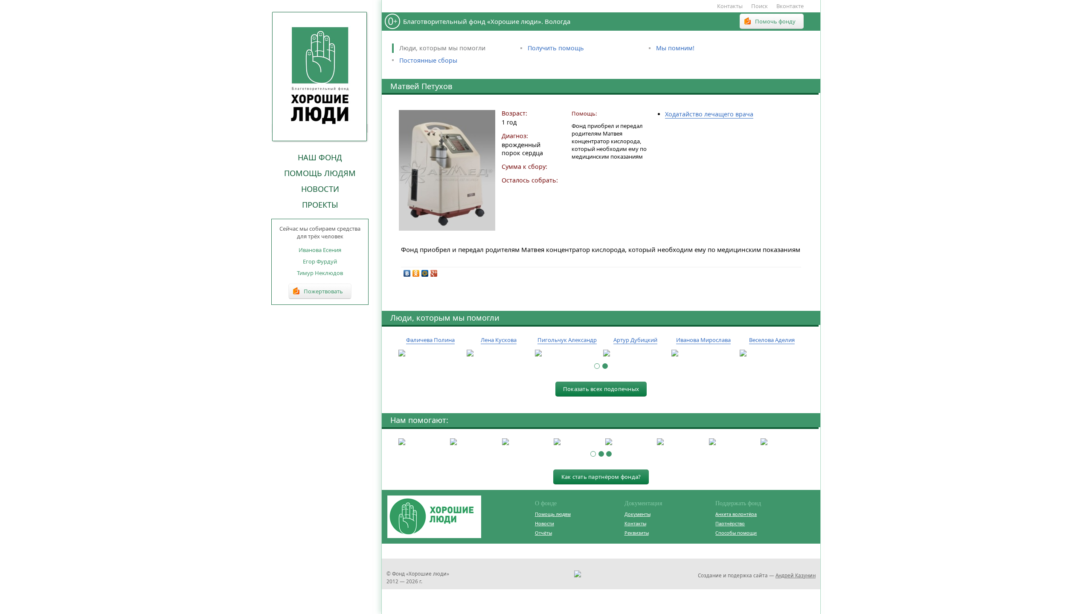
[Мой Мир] (425, 273)
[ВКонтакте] (407, 273)
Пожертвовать (323, 291)
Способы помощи (736, 533)
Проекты (320, 205)
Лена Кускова (499, 340)
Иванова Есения (320, 250)
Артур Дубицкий (635, 340)
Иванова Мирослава (703, 340)
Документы (637, 514)
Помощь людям (320, 173)
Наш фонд (320, 157)
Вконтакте (790, 6)
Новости (320, 189)
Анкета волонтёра (736, 514)
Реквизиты (636, 533)
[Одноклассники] (416, 273)
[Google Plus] (434, 273)
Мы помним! (675, 48)
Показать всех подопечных (601, 389)
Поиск (759, 6)
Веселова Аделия (772, 340)
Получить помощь (556, 48)
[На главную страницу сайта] (320, 76)
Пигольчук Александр (567, 340)
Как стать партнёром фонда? (601, 477)
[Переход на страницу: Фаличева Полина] (430, 353)
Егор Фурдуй (320, 261)
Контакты (730, 6)
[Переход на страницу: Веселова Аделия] (772, 353)
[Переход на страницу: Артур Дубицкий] (635, 353)
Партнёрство (730, 523)
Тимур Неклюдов (320, 273)
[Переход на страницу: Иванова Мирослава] (703, 353)
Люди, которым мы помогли (442, 48)
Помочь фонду (775, 21)
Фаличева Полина (430, 340)
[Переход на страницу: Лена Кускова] (499, 353)
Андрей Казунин (795, 575)
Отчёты (543, 533)
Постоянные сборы (428, 60)
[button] (597, 366)
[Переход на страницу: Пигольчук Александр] (567, 353)
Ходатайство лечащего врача (709, 114)
